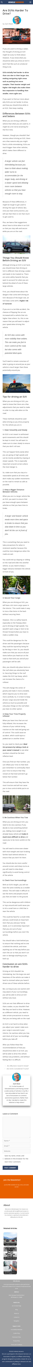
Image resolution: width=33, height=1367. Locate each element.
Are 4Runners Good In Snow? (18, 1066)
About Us (16, 1313)
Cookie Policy (16, 1333)
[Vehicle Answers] (16, 2)
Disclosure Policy (16, 1337)
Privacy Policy (16, 1341)
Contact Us (16, 1317)
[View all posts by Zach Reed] (17, 24)
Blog (16, 1309)
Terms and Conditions (16, 1344)
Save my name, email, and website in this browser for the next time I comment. (16, 1159)
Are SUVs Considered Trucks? (18, 1069)
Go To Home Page (16, 1306)
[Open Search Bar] (2, 2)
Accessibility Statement (16, 1329)
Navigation (16, 1321)
